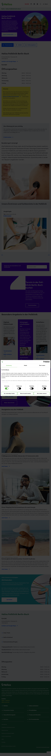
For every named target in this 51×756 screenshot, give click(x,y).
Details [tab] (25, 365)
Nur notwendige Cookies (9, 393)
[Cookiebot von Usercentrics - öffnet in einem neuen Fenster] (44, 362)
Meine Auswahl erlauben (25, 393)
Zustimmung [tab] (9, 365)
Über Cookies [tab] (42, 365)
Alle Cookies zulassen (42, 393)
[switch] (19, 388)
